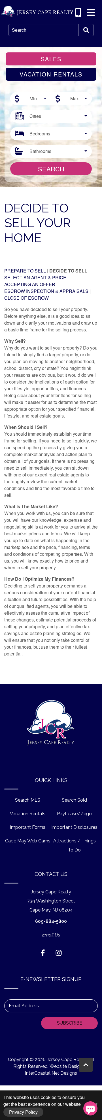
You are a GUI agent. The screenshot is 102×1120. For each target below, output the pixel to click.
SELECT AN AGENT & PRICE (35, 277)
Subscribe (69, 1023)
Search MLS (27, 800)
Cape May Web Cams (27, 841)
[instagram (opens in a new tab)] (58, 953)
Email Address (24, 1005)
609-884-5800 (51, 921)
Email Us (51, 935)
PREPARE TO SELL (25, 270)
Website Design (66, 1066)
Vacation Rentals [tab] (51, 74)
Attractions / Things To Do (74, 845)
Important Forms (27, 827)
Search (19, 30)
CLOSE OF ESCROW (26, 298)
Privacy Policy (23, 1112)
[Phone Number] (78, 12)
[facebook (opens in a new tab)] (43, 953)
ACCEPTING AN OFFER (29, 284)
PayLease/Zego (74, 813)
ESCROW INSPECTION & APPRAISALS (46, 291)
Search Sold (74, 800)
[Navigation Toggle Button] (90, 12)
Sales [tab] (51, 59)
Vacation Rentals (27, 813)
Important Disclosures (74, 827)
